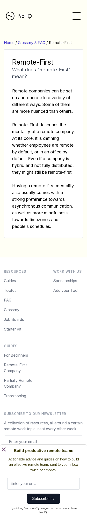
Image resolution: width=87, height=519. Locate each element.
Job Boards (14, 319)
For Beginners (16, 355)
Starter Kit (12, 329)
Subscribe (41, 498)
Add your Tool (65, 290)
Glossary (11, 309)
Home (9, 42)
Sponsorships (65, 280)
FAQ (8, 300)
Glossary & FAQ (31, 42)
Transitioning (15, 395)
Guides (10, 280)
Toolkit (10, 290)
